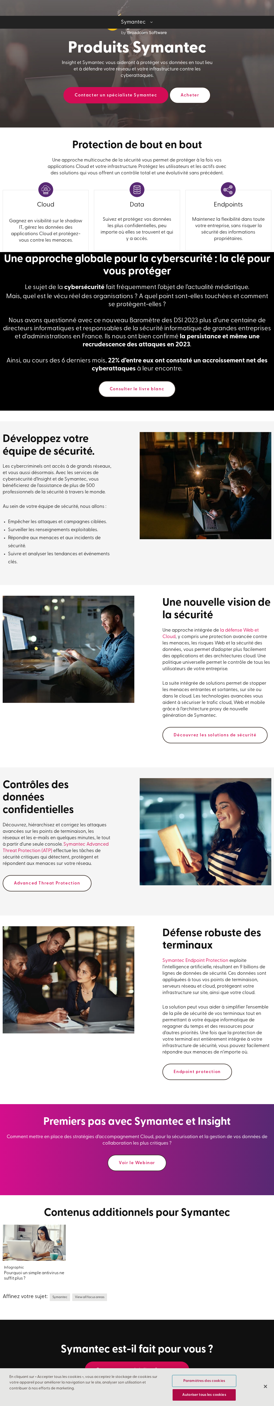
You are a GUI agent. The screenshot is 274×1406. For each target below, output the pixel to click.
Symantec (59, 1297)
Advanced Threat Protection (47, 883)
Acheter (190, 95)
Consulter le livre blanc (137, 389)
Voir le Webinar (137, 1163)
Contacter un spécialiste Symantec (116, 95)
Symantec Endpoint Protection (195, 960)
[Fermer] (265, 1386)
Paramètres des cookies (204, 1381)
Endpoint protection (197, 1072)
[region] (137, 1387)
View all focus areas (89, 1297)
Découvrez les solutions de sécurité (215, 735)
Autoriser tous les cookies (204, 1395)
